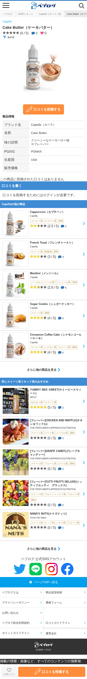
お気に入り (9, 674)
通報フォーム (54, 602)
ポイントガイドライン (16, 633)
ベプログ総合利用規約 (16, 622)
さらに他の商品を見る (42, 369)
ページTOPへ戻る (46, 582)
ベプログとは (10, 592)
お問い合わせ (10, 612)
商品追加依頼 (54, 592)
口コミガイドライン (58, 622)
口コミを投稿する (47, 109)
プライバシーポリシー (16, 602)
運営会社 (51, 633)
